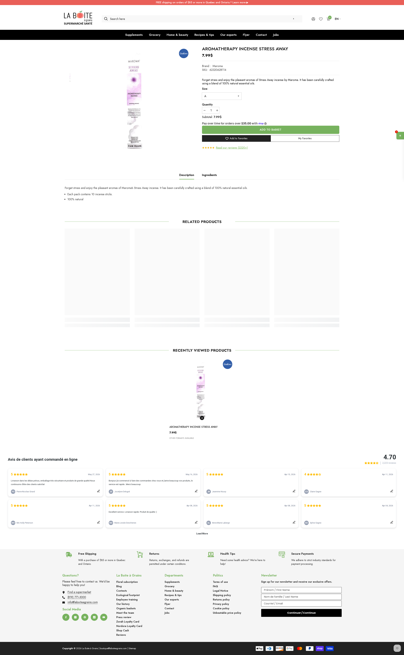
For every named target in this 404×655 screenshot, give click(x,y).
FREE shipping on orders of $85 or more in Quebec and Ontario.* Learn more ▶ (202, 2)
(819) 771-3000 (77, 597)
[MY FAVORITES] (321, 18)
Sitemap (132, 648)
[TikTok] (94, 617)
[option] (136, 101)
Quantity (207, 104)
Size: (205, 89)
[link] (97, 320)
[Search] (202, 18)
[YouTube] (103, 617)
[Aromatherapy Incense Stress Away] (202, 389)
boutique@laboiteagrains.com (113, 648)
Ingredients (209, 175)
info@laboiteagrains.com (83, 602)
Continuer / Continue (301, 613)
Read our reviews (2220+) (232, 148)
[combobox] (205, 18)
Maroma (218, 66)
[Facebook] (65, 617)
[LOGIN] (313, 19)
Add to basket (270, 130)
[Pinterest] (84, 617)
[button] (293, 18)
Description (186, 175)
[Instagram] (75, 617)
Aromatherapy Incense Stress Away (193, 427)
